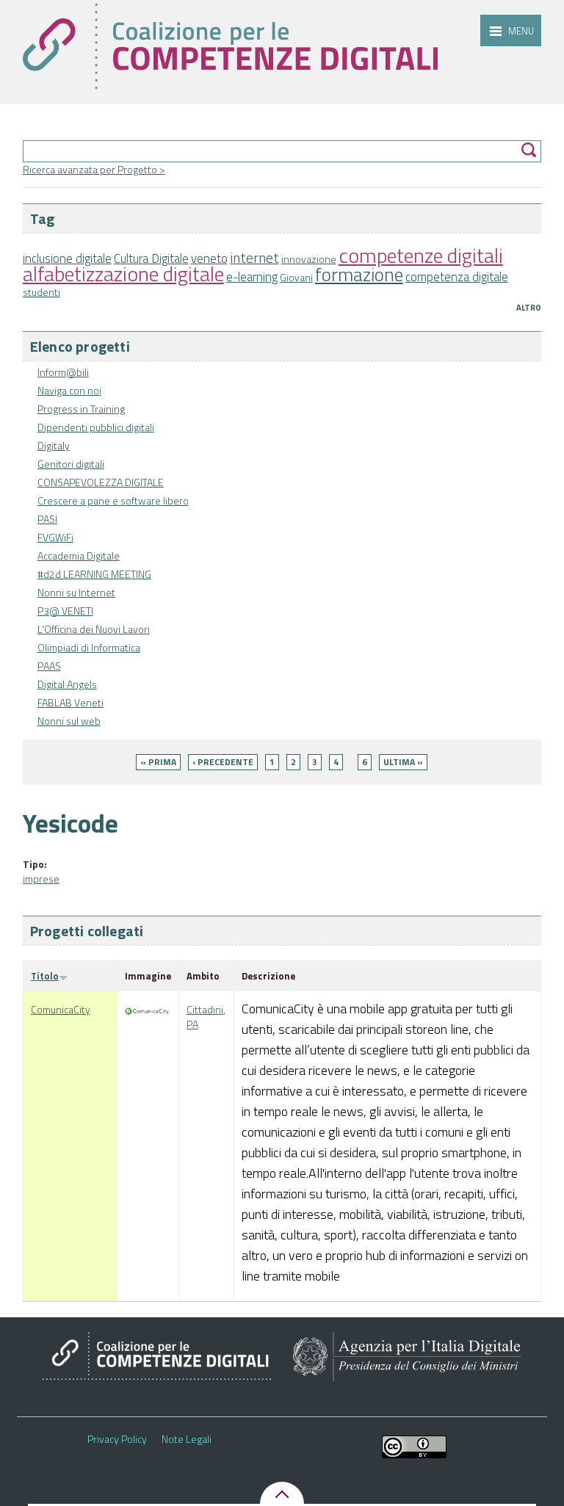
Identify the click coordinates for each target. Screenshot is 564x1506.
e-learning (252, 276)
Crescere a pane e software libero (113, 500)
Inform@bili (63, 372)
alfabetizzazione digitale (123, 273)
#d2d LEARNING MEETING (94, 574)
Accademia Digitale (78, 555)
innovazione (308, 259)
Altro (528, 308)
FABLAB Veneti (70, 702)
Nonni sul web (69, 720)
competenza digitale (456, 276)
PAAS (49, 665)
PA (192, 1024)
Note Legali (187, 1439)
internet (254, 258)
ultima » (403, 762)
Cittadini (205, 1009)
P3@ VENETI (65, 610)
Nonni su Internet (76, 592)
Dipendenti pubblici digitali (95, 427)
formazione (359, 274)
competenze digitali (421, 255)
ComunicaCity (60, 1009)
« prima (158, 762)
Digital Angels (67, 684)
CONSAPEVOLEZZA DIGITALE (100, 482)
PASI (47, 518)
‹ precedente (222, 762)
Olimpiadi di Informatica (88, 647)
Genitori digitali (70, 463)
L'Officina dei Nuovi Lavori (93, 629)
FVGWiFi (55, 537)
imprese (41, 878)
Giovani (296, 277)
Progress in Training (81, 408)
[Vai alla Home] (230, 46)
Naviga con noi (69, 390)
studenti (41, 292)
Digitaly (53, 445)
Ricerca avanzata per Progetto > (94, 169)
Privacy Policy (117, 1439)
